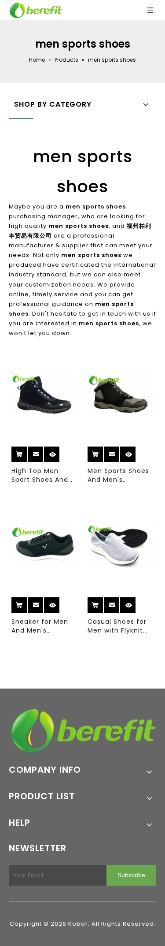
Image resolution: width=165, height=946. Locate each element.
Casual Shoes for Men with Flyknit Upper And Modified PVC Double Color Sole (118, 626)
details (59, 451)
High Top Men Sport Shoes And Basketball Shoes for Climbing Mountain (40, 475)
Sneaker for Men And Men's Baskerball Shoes (40, 626)
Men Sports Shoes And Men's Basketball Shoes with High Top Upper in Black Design (118, 475)
